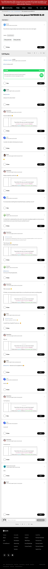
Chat (23, 8)
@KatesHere (7, 318)
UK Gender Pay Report (18, 566)
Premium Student (39, 546)
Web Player (27, 540)
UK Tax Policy (12, 566)
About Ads (27, 564)
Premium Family (39, 543)
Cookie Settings (22, 564)
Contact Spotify (28, 546)
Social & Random (17, 11)
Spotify (19, 125)
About (4, 537)
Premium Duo (39, 540)
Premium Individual (40, 537)
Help (18, 8)
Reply (41, 47)
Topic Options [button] (5, 20)
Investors (16, 546)
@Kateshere (6, 271)
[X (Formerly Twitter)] (8, 555)
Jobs (4, 540)
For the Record (6, 543)
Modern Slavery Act (6, 566)
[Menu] (45, 8)
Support (26, 537)
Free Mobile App (28, 543)
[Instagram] (4, 555)
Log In (41, 7)
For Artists (16, 537)
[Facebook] (12, 555)
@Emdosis (7, 237)
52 (41, 53)
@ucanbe (7, 94)
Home (9, 11)
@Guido (5, 64)
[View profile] (4, 24)
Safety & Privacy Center (9, 564)
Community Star (28, 125)
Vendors (16, 549)
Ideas (30, 8)
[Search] (37, 8)
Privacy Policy (16, 564)
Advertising (16, 543)
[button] (44, 25)
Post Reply (40, 520)
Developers (16, 540)
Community (8, 8)
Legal (4, 564)
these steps (43, 2)
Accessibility (32, 564)
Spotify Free (38, 549)
